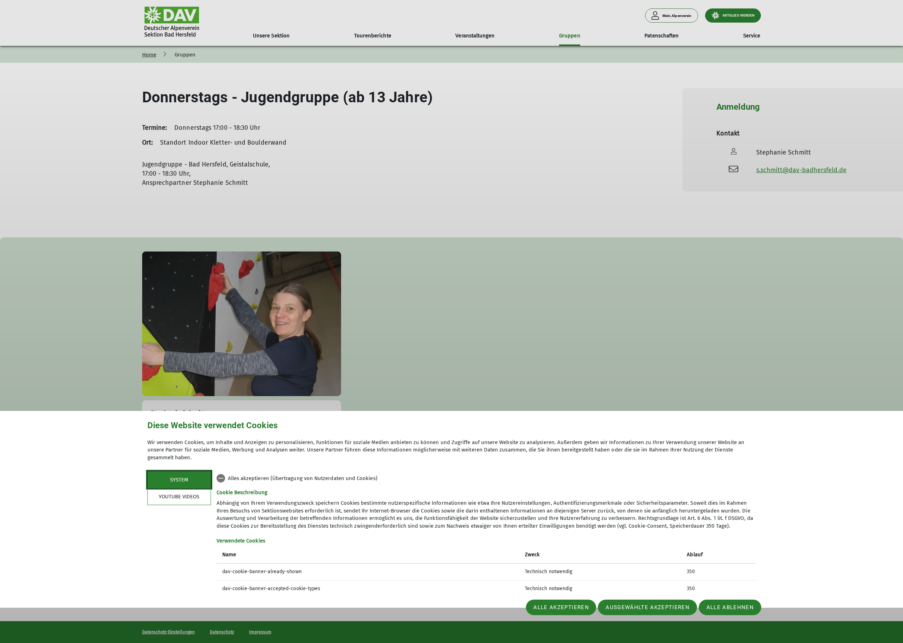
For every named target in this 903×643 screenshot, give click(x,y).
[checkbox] (486, 478)
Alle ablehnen (730, 607)
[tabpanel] (486, 534)
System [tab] (179, 480)
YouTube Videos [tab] (179, 496)
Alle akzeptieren (561, 607)
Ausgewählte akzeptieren (648, 607)
